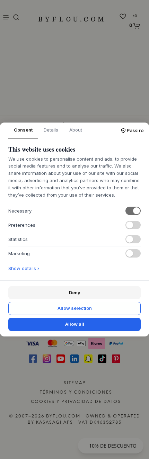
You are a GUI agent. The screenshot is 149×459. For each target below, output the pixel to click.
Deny (74, 292)
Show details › (23, 268)
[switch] (133, 211)
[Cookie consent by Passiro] (132, 130)
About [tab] (75, 130)
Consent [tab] (23, 130)
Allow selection (75, 308)
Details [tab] (51, 130)
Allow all (74, 324)
